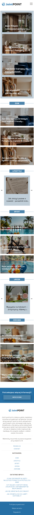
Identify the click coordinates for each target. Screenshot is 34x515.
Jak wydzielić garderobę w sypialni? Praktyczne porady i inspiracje (17, 92)
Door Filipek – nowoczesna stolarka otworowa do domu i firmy (16, 27)
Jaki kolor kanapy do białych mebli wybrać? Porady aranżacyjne (16, 70)
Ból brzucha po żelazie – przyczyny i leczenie (12, 336)
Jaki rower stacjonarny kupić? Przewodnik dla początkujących (15, 248)
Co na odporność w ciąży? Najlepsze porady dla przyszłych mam (17, 480)
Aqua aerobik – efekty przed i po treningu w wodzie (15, 228)
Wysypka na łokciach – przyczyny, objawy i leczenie (17, 308)
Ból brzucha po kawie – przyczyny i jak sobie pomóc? (15, 356)
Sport (17, 211)
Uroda (17, 279)
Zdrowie (17, 320)
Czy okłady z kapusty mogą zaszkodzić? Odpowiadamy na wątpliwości (17, 487)
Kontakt (17, 449)
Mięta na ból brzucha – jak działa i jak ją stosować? (13, 376)
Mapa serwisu (17, 508)
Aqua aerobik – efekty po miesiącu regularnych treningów (13, 267)
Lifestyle (17, 171)
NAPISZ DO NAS (17, 397)
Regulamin (17, 512)
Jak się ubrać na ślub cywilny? (17, 491)
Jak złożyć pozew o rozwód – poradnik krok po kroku (17, 199)
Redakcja (17, 446)
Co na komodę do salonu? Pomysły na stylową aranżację (16, 49)
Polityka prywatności (17, 504)
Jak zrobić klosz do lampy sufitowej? (17, 495)
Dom (17, 103)
